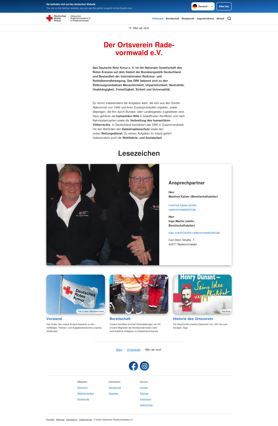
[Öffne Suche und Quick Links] (229, 18)
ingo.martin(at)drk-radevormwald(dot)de (194, 232)
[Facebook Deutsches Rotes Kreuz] (133, 366)
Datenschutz (146, 405)
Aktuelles (113, 393)
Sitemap (144, 393)
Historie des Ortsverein (193, 318)
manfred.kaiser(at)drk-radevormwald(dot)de (183, 207)
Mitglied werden (85, 393)
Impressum (145, 399)
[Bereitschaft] (139, 294)
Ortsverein (158, 18)
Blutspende (188, 18)
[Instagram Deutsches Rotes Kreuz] (144, 366)
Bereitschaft (172, 18)
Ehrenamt (82, 387)
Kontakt (144, 387)
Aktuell (220, 18)
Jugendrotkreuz (205, 18)
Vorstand (54, 318)
